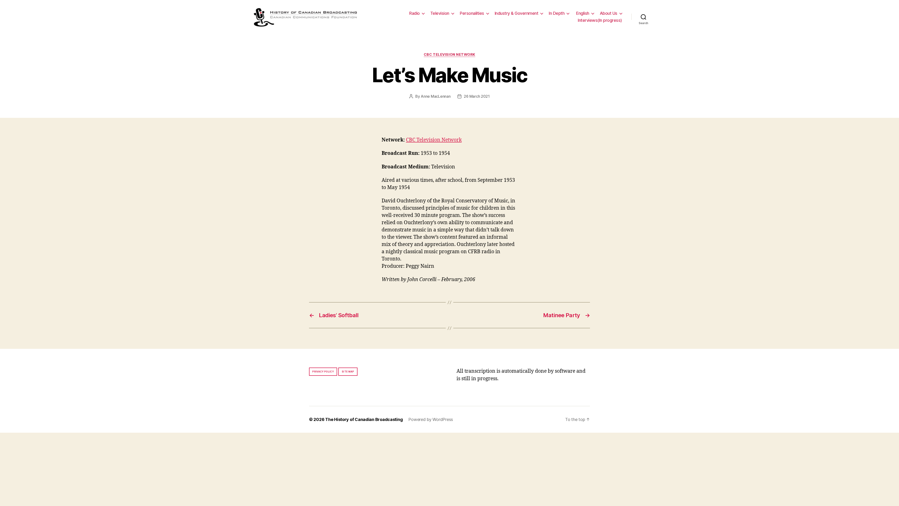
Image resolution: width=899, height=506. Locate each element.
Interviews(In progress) (600, 20)
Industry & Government (516, 13)
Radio (414, 13)
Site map (348, 371)
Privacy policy (323, 371)
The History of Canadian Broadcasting (364, 419)
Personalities (472, 13)
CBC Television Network (449, 54)
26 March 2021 (477, 96)
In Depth (556, 13)
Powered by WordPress (430, 419)
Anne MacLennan (435, 96)
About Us (608, 13)
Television (439, 13)
